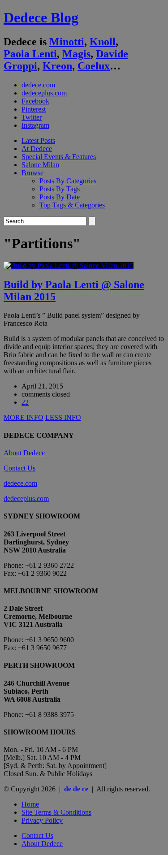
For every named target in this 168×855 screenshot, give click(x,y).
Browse (32, 173)
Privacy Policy (42, 820)
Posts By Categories (67, 181)
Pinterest (34, 109)
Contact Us (19, 468)
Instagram (35, 125)
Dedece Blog (41, 17)
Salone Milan (40, 164)
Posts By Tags (59, 189)
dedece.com (38, 85)
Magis (76, 54)
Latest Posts (38, 140)
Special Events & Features (59, 156)
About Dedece (24, 453)
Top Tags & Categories (72, 205)
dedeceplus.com (44, 93)
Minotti (66, 42)
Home (30, 804)
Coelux (94, 66)
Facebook (35, 101)
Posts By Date (59, 197)
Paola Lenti (30, 54)
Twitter (32, 117)
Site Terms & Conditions (56, 812)
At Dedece (37, 148)
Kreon (57, 66)
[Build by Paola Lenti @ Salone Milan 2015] (69, 265)
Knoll (103, 42)
